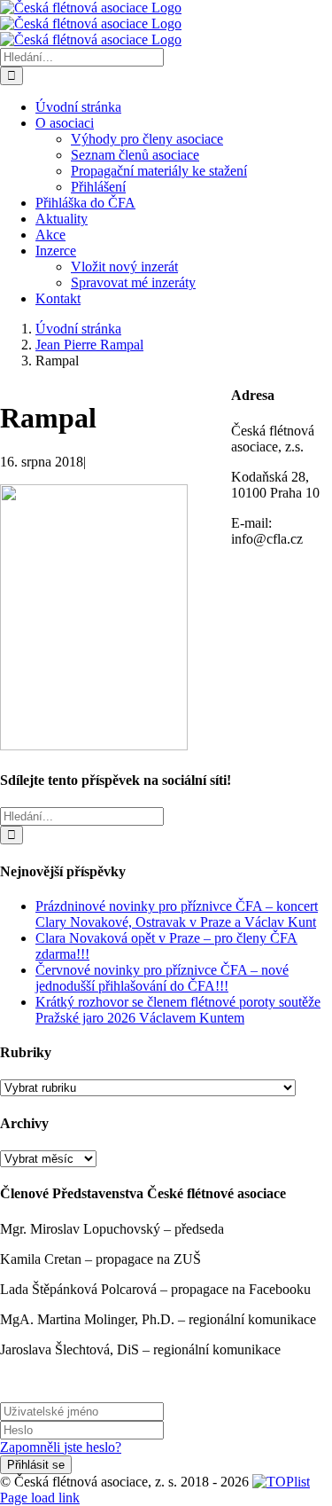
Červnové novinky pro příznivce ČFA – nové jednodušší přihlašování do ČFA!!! (162, 977)
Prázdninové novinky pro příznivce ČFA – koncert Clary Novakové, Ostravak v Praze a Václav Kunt (176, 913)
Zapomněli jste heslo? (60, 1447)
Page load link (40, 1497)
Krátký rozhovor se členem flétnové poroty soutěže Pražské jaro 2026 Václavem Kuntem (177, 1009)
